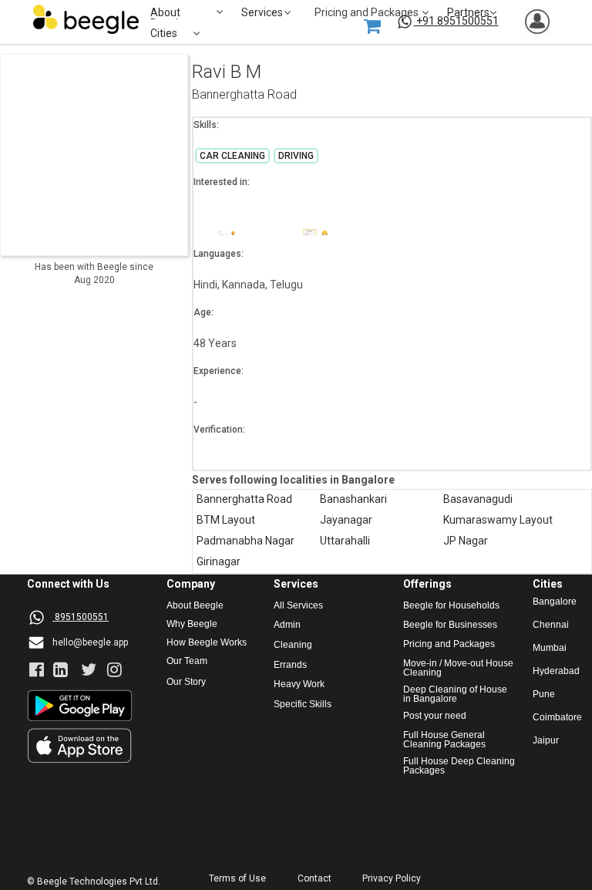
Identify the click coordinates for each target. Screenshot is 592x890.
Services (262, 13)
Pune (544, 694)
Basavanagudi (478, 499)
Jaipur (546, 741)
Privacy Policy (391, 879)
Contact (314, 879)
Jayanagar (346, 520)
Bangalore (555, 602)
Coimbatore (557, 718)
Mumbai (550, 648)
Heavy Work (299, 684)
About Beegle (195, 606)
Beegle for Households (451, 606)
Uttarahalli (345, 541)
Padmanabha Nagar (245, 541)
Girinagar (218, 562)
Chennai (551, 625)
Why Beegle (191, 624)
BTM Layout (226, 520)
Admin (287, 625)
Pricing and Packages (449, 644)
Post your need (434, 716)
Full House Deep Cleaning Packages (460, 766)
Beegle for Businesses (450, 625)
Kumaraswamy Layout (498, 520)
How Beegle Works (206, 643)
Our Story (186, 682)
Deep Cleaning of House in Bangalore (456, 694)
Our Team (186, 661)
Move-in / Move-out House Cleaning (458, 668)
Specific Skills (302, 705)
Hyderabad (556, 671)
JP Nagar (465, 541)
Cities (163, 33)
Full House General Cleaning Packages (445, 739)
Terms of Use (237, 879)
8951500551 (82, 617)
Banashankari (353, 499)
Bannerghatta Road (244, 95)
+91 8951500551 (457, 21)
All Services (298, 606)
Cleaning (293, 645)
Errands (290, 665)
